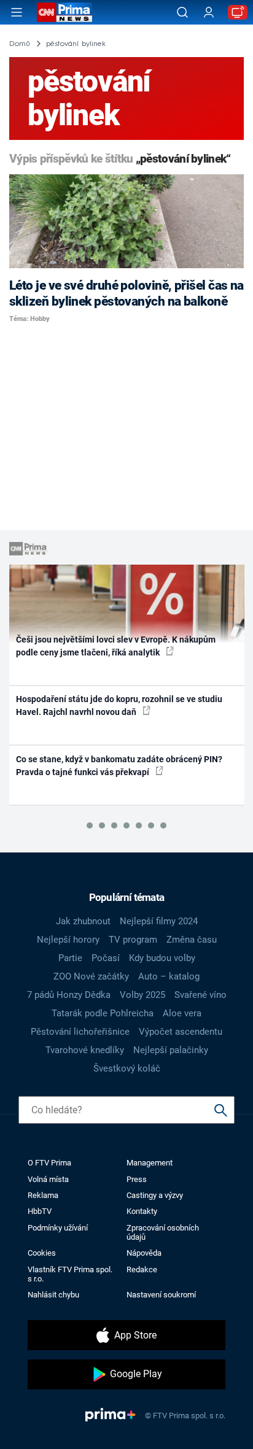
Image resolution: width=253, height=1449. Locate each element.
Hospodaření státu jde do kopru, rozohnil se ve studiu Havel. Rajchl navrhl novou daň (119, 705)
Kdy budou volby (162, 958)
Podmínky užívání (58, 1227)
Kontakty (141, 1211)
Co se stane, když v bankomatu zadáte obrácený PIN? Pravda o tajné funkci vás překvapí (119, 765)
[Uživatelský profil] (209, 12)
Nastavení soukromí (161, 1294)
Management (149, 1162)
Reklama (43, 1195)
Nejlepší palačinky (170, 1050)
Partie (70, 958)
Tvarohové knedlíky (84, 1050)
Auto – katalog (169, 976)
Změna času (191, 939)
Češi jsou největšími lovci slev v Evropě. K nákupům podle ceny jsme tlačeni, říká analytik (116, 646)
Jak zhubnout (83, 921)
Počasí (105, 958)
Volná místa (48, 1179)
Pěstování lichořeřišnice (80, 1031)
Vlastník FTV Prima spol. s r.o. (70, 1274)
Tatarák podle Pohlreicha (103, 1013)
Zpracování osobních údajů (162, 1232)
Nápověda (144, 1253)
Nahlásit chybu (53, 1294)
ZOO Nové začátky (91, 976)
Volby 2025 (142, 994)
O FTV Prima (49, 1162)
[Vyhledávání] (182, 12)
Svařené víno (200, 994)
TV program (133, 939)
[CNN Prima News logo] (64, 12)
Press (136, 1179)
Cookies (42, 1253)
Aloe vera (182, 1013)
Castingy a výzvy (154, 1195)
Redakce (141, 1269)
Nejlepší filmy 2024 (159, 921)
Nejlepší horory (68, 939)
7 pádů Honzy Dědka (69, 994)
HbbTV (40, 1211)
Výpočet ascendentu (180, 1031)
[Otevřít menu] (17, 12)
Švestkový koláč (126, 1068)
